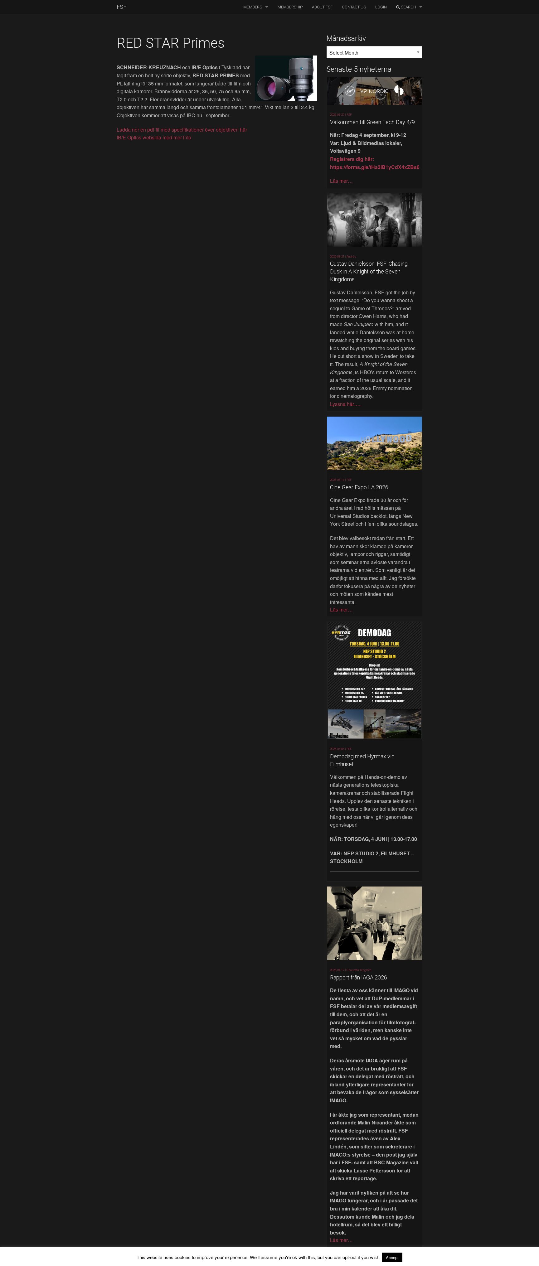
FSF (121, 7)
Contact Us (354, 7)
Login (381, 7)
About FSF (322, 7)
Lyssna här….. (346, 404)
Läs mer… (341, 180)
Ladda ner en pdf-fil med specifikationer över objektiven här (182, 129)
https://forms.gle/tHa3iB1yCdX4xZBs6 (375, 167)
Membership (290, 7)
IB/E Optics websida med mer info (154, 137)
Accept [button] (392, 1257)
